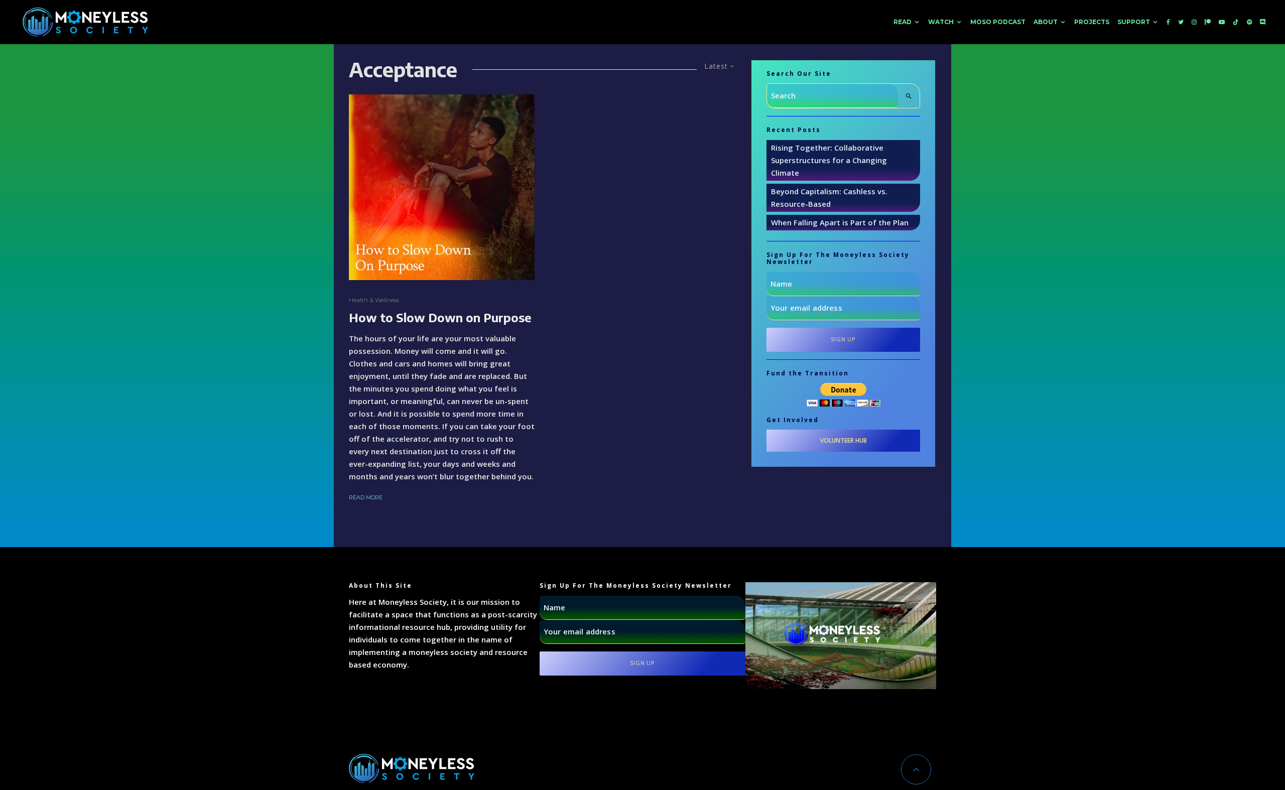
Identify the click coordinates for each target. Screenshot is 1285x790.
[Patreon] (1208, 22)
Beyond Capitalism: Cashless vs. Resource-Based (829, 197)
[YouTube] (1222, 22)
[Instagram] (1194, 22)
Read (902, 22)
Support (1133, 22)
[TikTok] (1236, 22)
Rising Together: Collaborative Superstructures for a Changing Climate (829, 160)
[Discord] (1263, 22)
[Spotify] (1249, 22)
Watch (941, 22)
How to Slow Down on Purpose (440, 317)
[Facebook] (1168, 22)
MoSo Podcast (997, 22)
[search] (909, 96)
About (1046, 22)
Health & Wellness (374, 300)
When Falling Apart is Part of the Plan (840, 222)
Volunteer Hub (843, 440)
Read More (365, 497)
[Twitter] (1181, 22)
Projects (1091, 22)
